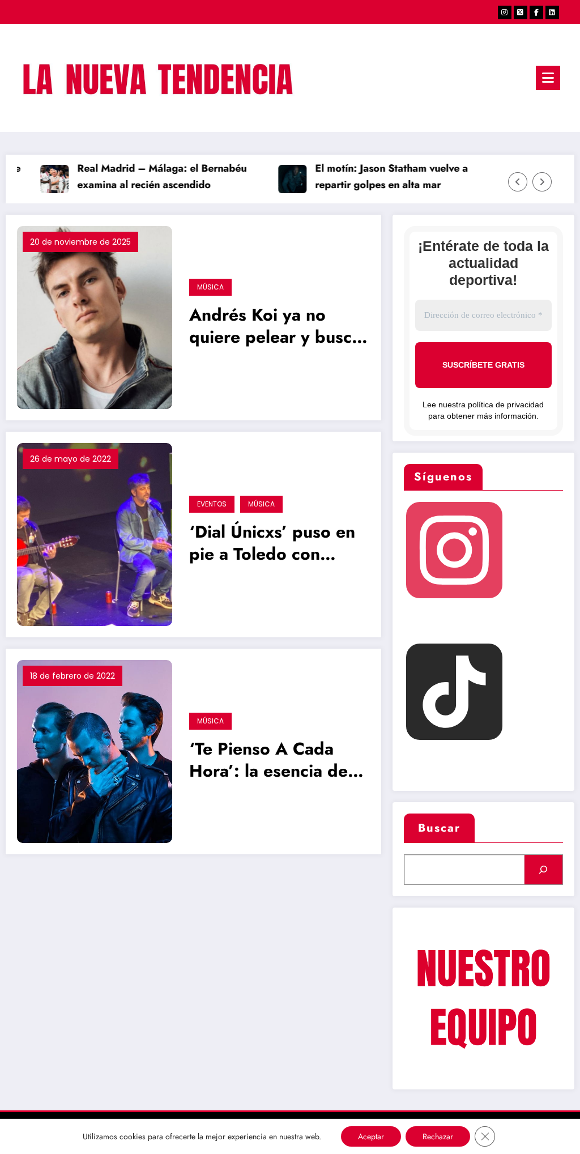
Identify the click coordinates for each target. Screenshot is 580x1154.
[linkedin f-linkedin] (552, 12)
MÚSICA (210, 287)
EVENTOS (212, 504)
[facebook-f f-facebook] (536, 12)
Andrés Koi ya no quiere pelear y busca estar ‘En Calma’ (275, 327)
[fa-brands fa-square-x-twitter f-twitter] (520, 12)
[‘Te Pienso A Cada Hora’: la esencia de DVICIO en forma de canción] (94, 750)
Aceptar (371, 1136)
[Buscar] (543, 869)
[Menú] (548, 78)
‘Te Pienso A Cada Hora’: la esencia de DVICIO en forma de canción (270, 761)
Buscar (439, 828)
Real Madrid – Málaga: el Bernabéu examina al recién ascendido (152, 176)
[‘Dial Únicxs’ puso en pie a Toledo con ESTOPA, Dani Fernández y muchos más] (94, 533)
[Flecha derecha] (542, 182)
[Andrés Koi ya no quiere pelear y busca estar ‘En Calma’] (94, 316)
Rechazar (438, 1136)
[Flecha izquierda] (518, 182)
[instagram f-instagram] (504, 12)
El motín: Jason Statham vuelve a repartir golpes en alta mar (381, 176)
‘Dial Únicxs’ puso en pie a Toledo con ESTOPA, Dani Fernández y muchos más (272, 544)
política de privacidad (506, 404)
